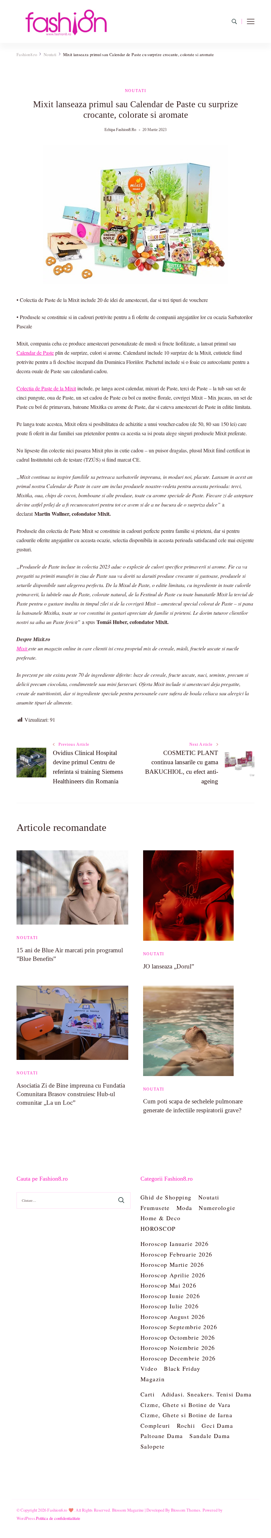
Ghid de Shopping (166, 1197)
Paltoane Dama (161, 1436)
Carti (147, 1394)
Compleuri (155, 1425)
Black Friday (182, 1368)
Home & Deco (160, 1218)
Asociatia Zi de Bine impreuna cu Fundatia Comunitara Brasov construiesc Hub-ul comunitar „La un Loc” (71, 1094)
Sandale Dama (209, 1436)
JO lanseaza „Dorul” (168, 966)
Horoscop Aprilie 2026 (173, 1275)
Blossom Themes (186, 1510)
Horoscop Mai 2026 (168, 1285)
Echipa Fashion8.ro (120, 129)
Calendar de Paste (35, 352)
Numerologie (217, 1208)
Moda (184, 1208)
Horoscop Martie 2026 (172, 1264)
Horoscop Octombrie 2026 (177, 1337)
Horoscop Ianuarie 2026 (174, 1244)
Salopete (152, 1446)
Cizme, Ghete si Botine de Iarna (186, 1415)
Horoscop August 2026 (172, 1317)
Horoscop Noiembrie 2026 (177, 1348)
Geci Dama (217, 1425)
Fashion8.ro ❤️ (60, 1510)
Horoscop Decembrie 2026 (178, 1358)
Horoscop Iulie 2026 (169, 1306)
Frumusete (155, 1208)
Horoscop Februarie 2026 (176, 1254)
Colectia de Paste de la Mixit (46, 388)
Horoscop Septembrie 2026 (178, 1327)
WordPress (26, 1518)
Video (148, 1368)
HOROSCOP (157, 1228)
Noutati (135, 91)
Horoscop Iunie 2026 (170, 1296)
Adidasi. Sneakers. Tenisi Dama (206, 1394)
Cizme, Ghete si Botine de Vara (185, 1405)
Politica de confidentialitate (58, 1518)
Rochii (186, 1425)
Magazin (152, 1379)
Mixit (22, 648)
